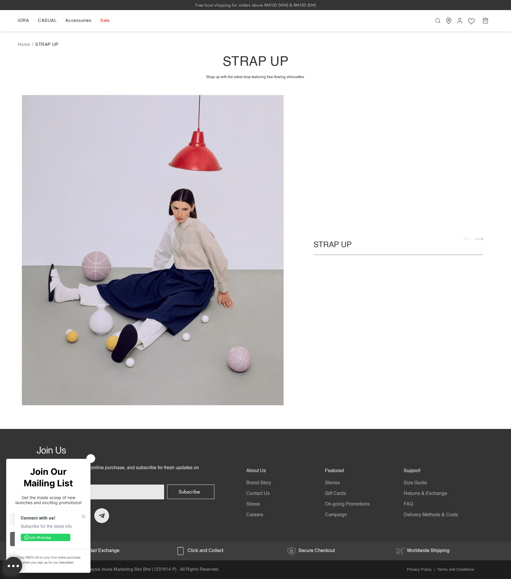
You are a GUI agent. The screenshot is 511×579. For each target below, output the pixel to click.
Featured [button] (334, 471)
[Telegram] (101, 515)
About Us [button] (256, 471)
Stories (332, 483)
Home (24, 44)
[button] (25, 20)
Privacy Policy (419, 570)
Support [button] (412, 471)
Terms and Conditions (455, 570)
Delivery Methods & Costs (431, 515)
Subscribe (189, 491)
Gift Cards (335, 493)
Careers (254, 515)
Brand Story (258, 483)
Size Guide (415, 483)
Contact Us (258, 493)
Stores (253, 504)
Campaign (336, 515)
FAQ (408, 504)
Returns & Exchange (425, 493)
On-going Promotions (347, 504)
